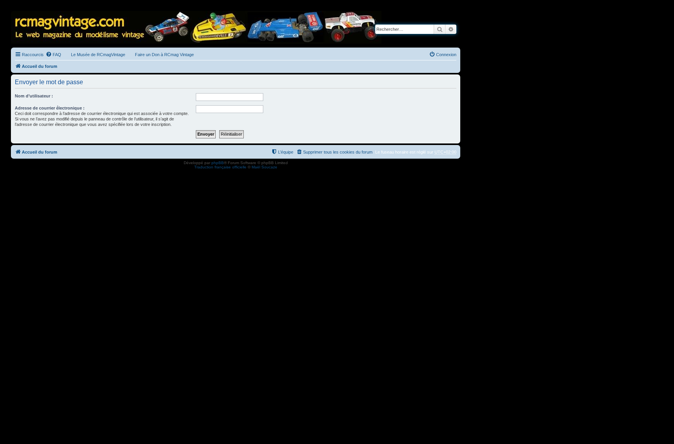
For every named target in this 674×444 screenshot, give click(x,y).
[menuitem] (53, 54)
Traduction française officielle (220, 167)
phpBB (217, 163)
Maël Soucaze (264, 167)
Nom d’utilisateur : (34, 96)
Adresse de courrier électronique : (50, 108)
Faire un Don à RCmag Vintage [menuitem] (164, 54)
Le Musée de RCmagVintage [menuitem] (98, 54)
